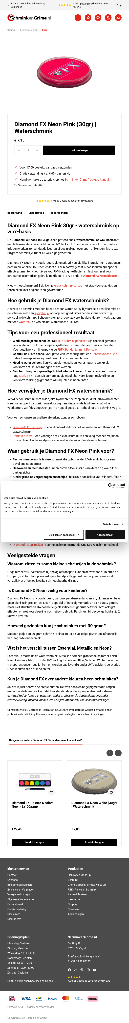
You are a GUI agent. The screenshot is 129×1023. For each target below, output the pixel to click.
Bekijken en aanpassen (62, 534)
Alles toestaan (105, 534)
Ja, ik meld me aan (95, 546)
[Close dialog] (121, 473)
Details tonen (111, 524)
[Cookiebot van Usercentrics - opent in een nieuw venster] (110, 485)
